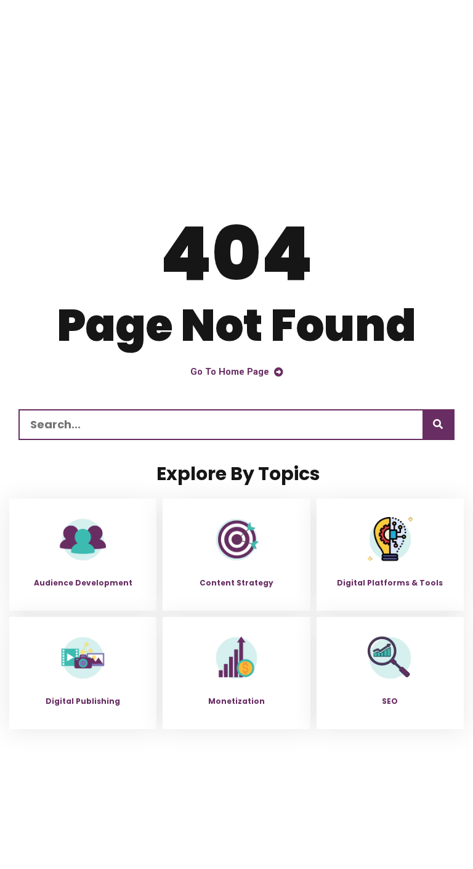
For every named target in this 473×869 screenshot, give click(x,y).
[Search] (437, 424)
